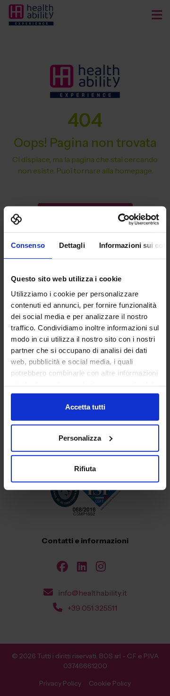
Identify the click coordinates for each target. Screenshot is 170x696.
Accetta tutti (85, 407)
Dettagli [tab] (72, 245)
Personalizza (80, 438)
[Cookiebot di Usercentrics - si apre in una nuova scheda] (120, 219)
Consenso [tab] (28, 245)
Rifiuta (85, 469)
